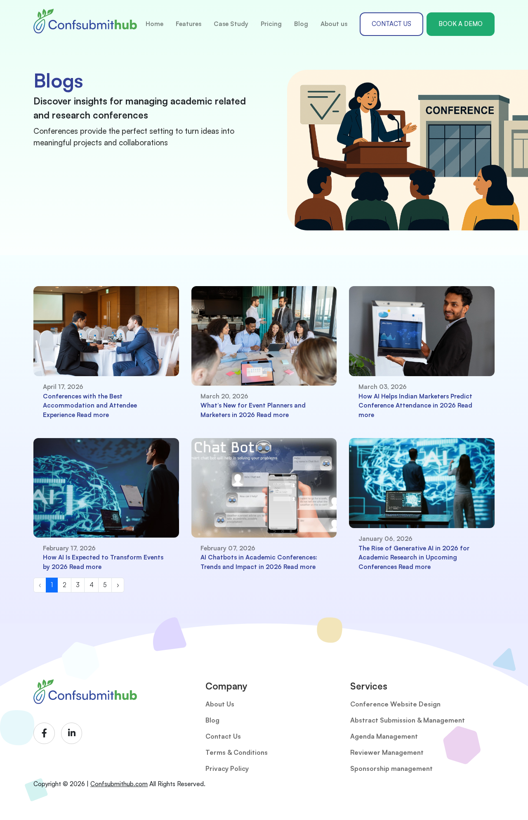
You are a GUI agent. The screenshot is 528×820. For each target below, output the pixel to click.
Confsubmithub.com (119, 784)
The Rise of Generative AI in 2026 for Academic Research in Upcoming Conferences (413, 557)
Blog (212, 720)
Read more (93, 415)
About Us (219, 704)
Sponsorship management (391, 768)
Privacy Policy (227, 768)
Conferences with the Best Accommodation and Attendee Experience (90, 405)
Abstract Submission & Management (407, 720)
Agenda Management (384, 736)
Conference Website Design (395, 704)
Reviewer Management (387, 752)
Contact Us (223, 736)
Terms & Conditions (236, 752)
